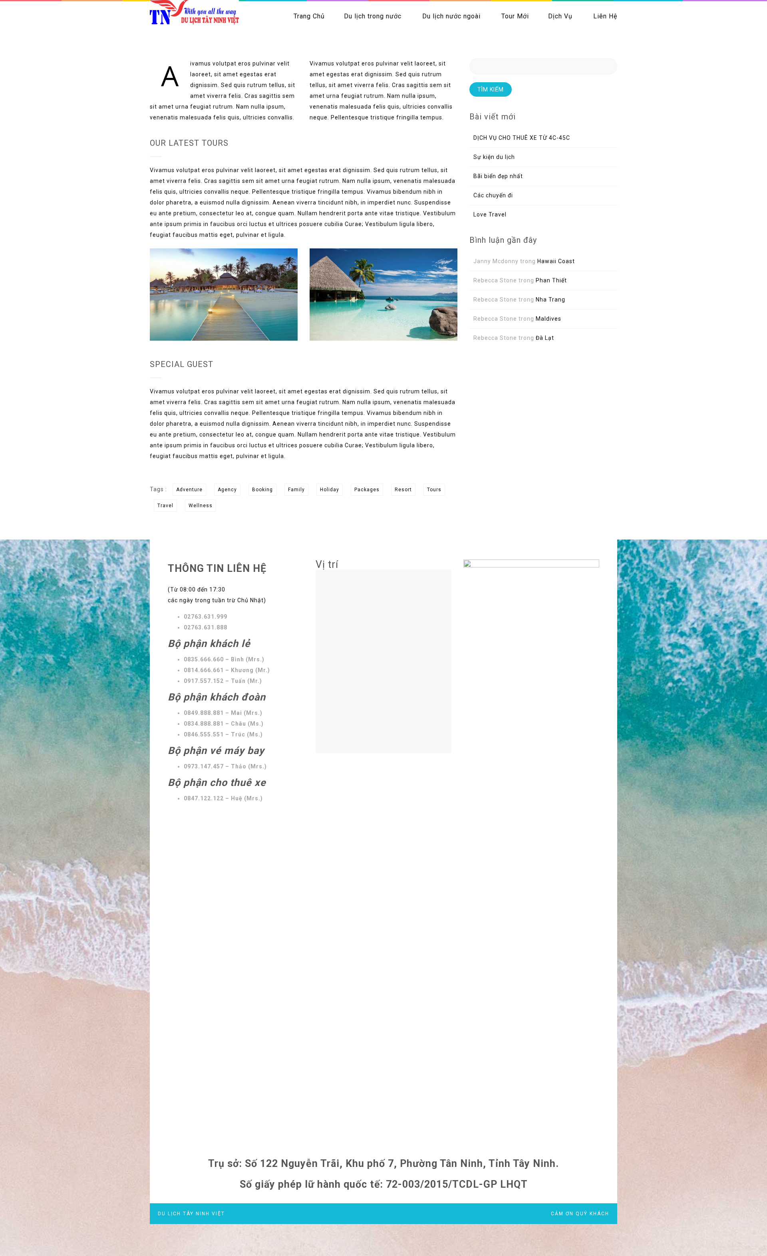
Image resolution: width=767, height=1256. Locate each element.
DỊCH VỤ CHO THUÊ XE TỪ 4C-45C (521, 138)
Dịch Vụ (560, 16)
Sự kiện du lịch (494, 157)
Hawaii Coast (556, 261)
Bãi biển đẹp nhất (498, 176)
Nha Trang (550, 299)
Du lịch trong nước (372, 16)
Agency (227, 489)
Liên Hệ (605, 16)
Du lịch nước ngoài (451, 16)
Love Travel (490, 214)
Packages (367, 489)
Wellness (201, 505)
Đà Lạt (545, 338)
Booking (262, 489)
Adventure (189, 489)
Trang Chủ (309, 16)
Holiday (329, 489)
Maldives (548, 318)
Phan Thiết (551, 280)
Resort (403, 489)
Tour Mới (515, 16)
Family (296, 489)
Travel (165, 505)
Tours (434, 489)
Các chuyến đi (493, 195)
